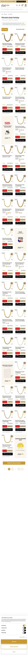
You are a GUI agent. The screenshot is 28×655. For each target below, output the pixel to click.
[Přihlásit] (19, 5)
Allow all (14, 641)
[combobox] (14, 9)
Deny (14, 651)
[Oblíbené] (17, 5)
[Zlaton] (5, 5)
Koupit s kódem (8, 52)
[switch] (24, 628)
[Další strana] (22, 469)
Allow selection (14, 646)
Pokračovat (23, 24)
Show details (22, 637)
